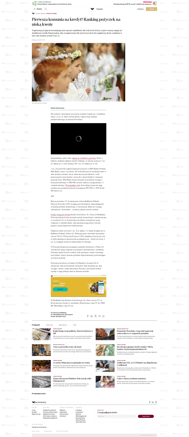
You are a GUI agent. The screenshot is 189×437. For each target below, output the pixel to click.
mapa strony (36, 431)
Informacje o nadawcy (50, 416)
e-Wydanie (140, 9)
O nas (33, 410)
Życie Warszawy (81, 422)
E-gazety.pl (79, 412)
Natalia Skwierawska (57, 108)
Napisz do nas (36, 414)
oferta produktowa (62, 431)
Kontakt (34, 412)
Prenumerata (64, 414)
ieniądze (99, 9)
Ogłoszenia (63, 412)
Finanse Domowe (51, 13)
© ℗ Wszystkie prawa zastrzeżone (62, 314)
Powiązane (36, 325)
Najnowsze (63, 325)
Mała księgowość (81, 416)
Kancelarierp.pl (80, 418)
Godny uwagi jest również (61, 214)
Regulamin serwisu (49, 414)
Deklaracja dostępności (50, 418)
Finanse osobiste (40, 13)
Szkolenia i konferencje (39, 427)
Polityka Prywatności (49, 410)
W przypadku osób (72, 185)
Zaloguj (151, 9)
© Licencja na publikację (59, 312)
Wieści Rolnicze (80, 420)
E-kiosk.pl (79, 410)
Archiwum (63, 416)
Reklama (62, 410)
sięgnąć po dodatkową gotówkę (84, 158)
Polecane (49, 325)
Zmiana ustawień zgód (50, 412)
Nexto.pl (78, 414)
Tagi (74, 325)
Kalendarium (48, 431)
